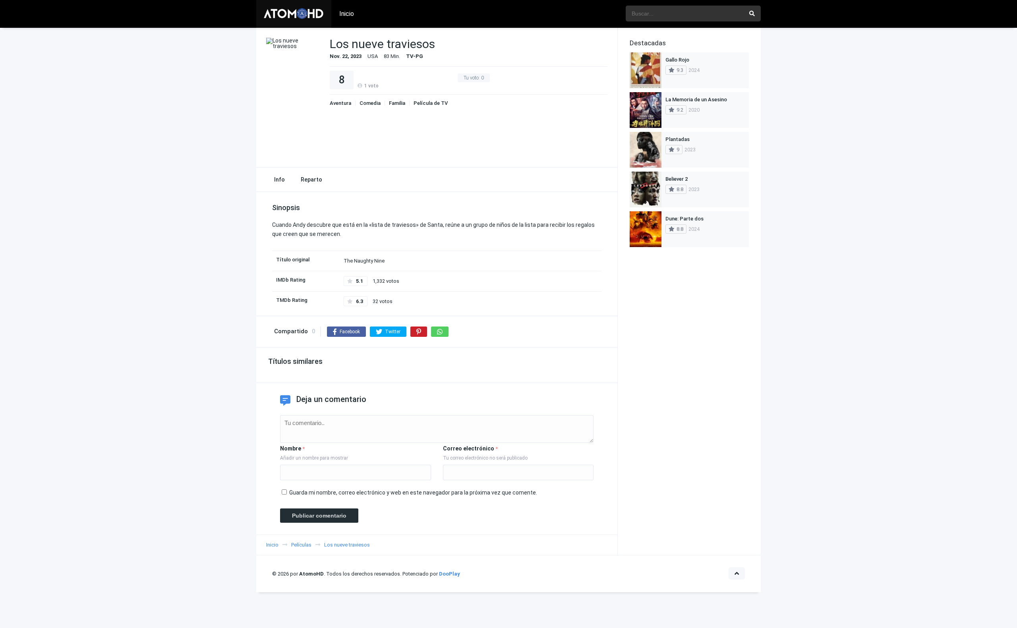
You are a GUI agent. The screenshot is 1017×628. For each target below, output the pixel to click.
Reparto (311, 179)
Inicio (346, 13)
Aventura (340, 103)
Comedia (370, 103)
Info (279, 179)
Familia (397, 103)
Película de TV (431, 103)
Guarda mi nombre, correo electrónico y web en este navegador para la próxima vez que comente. (413, 492)
